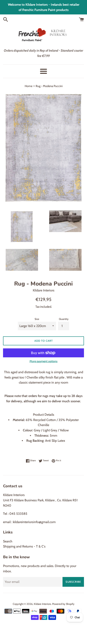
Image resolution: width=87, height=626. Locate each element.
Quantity (64, 319)
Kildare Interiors (42, 603)
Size (37, 319)
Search (7, 541)
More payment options (43, 361)
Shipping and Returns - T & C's (24, 546)
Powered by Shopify (63, 603)
